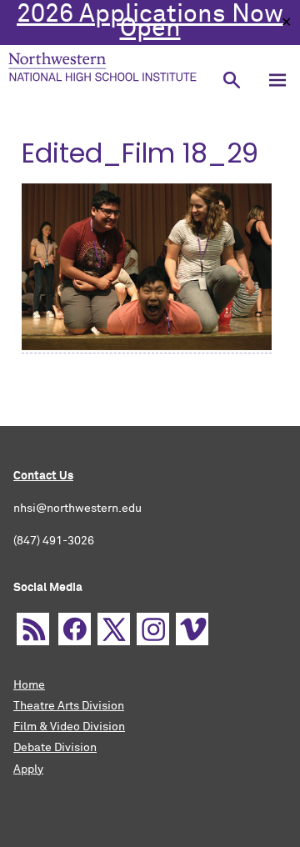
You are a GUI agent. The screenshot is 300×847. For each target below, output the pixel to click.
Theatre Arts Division (68, 706)
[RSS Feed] (33, 629)
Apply (28, 769)
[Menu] (277, 80)
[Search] (231, 80)
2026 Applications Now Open (150, 22)
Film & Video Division (69, 727)
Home (29, 685)
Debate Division (55, 748)
